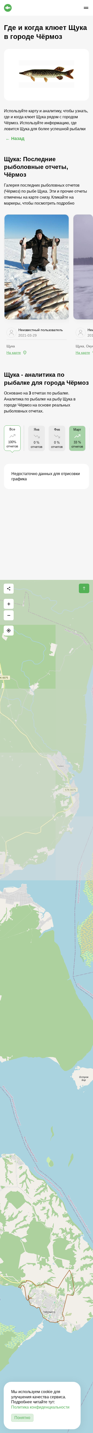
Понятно (22, 1418)
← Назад (14, 138)
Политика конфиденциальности (40, 1407)
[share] (8, 589)
